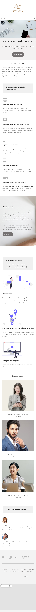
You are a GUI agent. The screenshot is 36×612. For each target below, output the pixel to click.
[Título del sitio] (18, 9)
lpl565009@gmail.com (25, 571)
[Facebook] (9, 576)
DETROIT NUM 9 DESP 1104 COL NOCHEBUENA (18, 569)
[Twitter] (12, 576)
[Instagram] (19, 576)
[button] (10, 557)
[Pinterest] (16, 576)
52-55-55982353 (10, 571)
